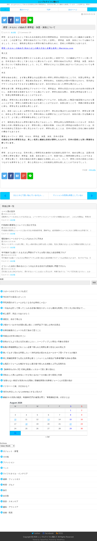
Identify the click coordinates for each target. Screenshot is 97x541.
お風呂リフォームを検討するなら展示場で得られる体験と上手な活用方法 (34, 364)
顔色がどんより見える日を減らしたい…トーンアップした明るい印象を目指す (36, 341)
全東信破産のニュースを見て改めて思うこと (22, 330)
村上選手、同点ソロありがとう (16, 314)
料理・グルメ (8, 485)
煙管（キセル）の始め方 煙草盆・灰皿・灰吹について (29, 27)
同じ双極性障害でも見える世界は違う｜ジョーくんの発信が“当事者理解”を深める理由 (39, 358)
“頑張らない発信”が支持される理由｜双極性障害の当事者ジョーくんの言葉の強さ (37, 380)
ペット (6, 468)
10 (15, 419)
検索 (2, 279)
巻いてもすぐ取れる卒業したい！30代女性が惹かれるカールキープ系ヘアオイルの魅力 (40, 353)
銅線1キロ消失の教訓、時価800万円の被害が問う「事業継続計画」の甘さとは (36, 397)
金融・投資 (8, 512)
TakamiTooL (44, 540)
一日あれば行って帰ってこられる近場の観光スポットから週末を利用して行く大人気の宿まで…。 (44, 308)
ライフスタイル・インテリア (15, 474)
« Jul (47, 437)
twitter (37, 533)
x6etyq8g (92, 170)
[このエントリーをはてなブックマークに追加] (17, 20)
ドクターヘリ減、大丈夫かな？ (16, 386)
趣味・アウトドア (10, 507)
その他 (6, 457)
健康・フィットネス (11, 479)
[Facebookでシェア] (11, 20)
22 (71, 424)
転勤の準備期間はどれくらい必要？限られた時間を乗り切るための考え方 (34, 347)
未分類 (13, 32)
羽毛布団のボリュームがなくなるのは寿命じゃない (25, 302)
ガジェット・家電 (10, 451)
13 (48, 419)
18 (26, 424)
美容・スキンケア (10, 501)
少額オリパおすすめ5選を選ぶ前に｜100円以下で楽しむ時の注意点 (31, 325)
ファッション (8, 462)
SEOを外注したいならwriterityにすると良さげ (22, 392)
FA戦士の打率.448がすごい (14, 336)
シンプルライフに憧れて (47, 537)
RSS (60, 533)
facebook (49, 533)
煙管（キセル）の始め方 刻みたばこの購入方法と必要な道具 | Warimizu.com (37, 48)
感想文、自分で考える (12, 319)
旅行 (5, 490)
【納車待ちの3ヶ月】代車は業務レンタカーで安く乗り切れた (29, 369)
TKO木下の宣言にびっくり (14, 297)
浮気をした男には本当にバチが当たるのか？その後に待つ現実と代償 (32, 375)
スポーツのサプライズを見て (15, 291)
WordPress (61, 540)
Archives (3, 443)
